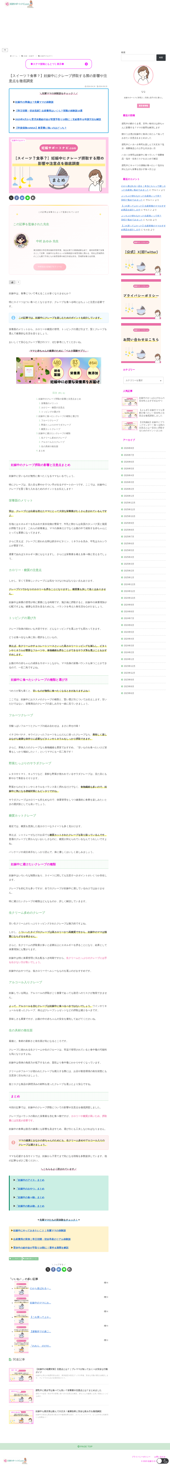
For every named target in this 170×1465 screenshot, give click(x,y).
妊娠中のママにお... (40, 1302)
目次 (54, 393)
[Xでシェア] (11, 197)
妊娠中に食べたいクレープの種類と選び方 (59, 416)
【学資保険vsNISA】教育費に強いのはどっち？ (41, 128)
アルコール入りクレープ (53, 442)
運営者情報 (143, 106)
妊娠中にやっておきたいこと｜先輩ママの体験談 (39, 1230)
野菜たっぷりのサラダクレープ (56, 425)
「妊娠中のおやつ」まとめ (30, 1188)
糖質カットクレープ (50, 429)
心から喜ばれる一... (40, 1288)
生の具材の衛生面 (49, 446)
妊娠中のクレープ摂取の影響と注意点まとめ (60, 399)
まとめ (42, 450)
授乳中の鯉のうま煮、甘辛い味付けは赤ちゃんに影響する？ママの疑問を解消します (143, 125)
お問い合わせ (159, 1457)
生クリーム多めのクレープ (54, 437)
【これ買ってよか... (40, 1317)
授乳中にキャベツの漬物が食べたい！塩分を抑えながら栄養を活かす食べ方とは (143, 167)
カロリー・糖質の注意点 (53, 407)
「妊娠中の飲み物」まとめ (30, 1206)
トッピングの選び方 (50, 412)
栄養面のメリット (49, 403)
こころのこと (16, 1259)
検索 (123, 52)
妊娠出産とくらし (31, 1259)
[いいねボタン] (12, 282)
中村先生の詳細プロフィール (50, 267)
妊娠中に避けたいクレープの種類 (54, 433)
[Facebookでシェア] (16, 197)
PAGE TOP (86, 1446)
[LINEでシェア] (27, 197)
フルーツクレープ (49, 420)
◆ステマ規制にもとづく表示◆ (47, 64)
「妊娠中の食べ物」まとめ (30, 1197)
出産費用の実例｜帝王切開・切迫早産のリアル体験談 (42, 1239)
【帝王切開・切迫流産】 (48, 110)
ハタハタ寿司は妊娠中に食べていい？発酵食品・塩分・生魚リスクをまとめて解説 (143, 157)
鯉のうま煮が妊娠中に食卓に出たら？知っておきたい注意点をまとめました (143, 136)
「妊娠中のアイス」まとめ (30, 1180)
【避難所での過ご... (40, 1331)
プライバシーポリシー (141, 1457)
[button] (33, 197)
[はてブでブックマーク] (22, 197)
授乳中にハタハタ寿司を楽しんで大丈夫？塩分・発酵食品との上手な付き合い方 (143, 146)
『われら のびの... (40, 1346)
